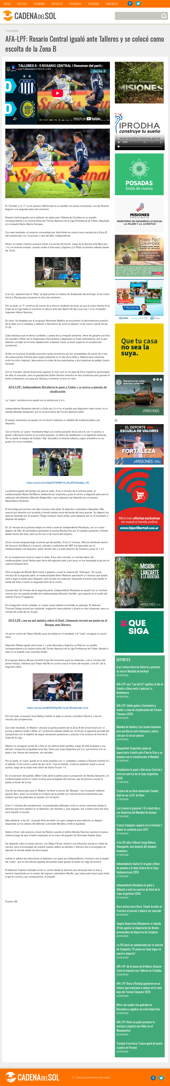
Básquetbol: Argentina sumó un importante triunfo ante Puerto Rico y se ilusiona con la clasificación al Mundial (139, 752)
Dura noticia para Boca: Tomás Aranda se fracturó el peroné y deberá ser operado (139, 908)
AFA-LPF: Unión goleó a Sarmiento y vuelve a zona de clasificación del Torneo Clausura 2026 (139, 709)
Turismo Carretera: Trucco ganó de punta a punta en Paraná (140, 1045)
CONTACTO (112, 4)
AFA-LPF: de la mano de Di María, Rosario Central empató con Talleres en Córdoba (139, 968)
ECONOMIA (39, 4)
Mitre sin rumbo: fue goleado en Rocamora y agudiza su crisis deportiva (138, 1007)
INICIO (7, 4)
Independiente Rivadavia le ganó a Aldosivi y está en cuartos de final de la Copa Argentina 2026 (138, 889)
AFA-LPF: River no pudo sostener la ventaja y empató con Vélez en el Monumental (136, 1026)
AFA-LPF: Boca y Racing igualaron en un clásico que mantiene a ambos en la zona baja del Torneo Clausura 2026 (139, 987)
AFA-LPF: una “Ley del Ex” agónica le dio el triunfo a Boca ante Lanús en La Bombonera (140, 688)
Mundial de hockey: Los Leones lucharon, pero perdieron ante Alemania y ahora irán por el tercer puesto (139, 731)
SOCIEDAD (93, 4)
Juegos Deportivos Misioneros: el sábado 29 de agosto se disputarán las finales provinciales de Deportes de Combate (139, 927)
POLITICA (22, 4)
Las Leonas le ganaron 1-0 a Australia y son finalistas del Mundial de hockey (138, 810)
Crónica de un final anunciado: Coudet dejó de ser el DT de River (138, 793)
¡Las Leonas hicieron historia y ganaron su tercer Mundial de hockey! (138, 669)
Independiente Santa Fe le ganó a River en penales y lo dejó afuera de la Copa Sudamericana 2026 (138, 868)
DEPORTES (57, 4)
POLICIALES (75, 4)
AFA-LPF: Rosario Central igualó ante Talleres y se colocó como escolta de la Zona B (84, 43)
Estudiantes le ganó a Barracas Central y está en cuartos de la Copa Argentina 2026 (139, 773)
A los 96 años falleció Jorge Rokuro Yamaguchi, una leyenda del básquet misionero (137, 846)
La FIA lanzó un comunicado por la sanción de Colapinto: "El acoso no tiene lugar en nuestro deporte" (140, 949)
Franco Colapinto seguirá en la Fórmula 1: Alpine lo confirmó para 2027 (139, 827)
